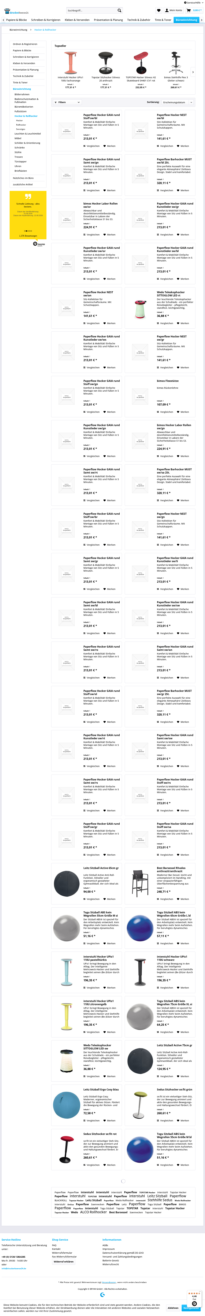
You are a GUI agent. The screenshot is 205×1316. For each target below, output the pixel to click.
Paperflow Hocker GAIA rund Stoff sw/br (101, 515)
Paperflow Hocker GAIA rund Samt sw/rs (101, 781)
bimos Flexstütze (168, 381)
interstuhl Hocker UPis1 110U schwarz (172, 958)
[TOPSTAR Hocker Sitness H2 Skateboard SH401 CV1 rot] (141, 63)
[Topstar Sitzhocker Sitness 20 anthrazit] (106, 63)
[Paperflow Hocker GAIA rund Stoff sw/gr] (66, 839)
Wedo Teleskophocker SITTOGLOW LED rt (171, 294)
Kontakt (56, 1248)
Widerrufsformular (62, 1252)
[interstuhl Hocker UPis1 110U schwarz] (140, 972)
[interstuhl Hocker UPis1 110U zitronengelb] (66, 1016)
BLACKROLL (61, 1200)
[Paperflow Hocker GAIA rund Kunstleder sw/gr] (140, 219)
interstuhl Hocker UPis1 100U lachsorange (70, 79)
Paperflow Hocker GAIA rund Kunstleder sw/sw (175, 604)
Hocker (19, 120)
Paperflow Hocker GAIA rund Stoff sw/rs (175, 781)
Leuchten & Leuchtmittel (28, 133)
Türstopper (21, 161)
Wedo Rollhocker (125, 1200)
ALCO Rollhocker (94, 1212)
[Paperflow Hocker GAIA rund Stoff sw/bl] (66, 130)
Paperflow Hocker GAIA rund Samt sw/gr (101, 559)
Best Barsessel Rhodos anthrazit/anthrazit (171, 869)
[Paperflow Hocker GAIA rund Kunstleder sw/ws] (66, 352)
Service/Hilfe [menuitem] (193, 2)
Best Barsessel (118, 1212)
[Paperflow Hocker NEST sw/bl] (140, 130)
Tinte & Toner (20, 82)
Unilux (70, 1204)
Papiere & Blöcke (22, 50)
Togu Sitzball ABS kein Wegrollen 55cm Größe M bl (174, 1135)
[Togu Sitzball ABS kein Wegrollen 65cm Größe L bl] (140, 928)
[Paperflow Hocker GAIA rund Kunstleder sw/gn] (66, 440)
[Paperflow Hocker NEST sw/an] (66, 308)
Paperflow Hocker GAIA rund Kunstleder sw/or (101, 249)
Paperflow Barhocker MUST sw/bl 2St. (174, 161)
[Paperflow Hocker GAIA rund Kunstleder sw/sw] (140, 618)
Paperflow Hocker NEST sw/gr (172, 338)
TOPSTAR (92, 1196)
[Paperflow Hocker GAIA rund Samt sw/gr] (66, 573)
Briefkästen (21, 170)
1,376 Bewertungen (28, 236)
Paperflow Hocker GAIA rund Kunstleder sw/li (175, 559)
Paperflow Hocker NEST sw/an (98, 294)
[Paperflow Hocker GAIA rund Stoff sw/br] (66, 529)
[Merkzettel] (158, 10)
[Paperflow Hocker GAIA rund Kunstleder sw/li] (140, 573)
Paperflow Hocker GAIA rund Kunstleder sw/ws (101, 338)
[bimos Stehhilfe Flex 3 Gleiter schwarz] (176, 63)
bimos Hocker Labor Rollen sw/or (100, 205)
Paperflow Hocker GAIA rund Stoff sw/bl (101, 116)
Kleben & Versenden (24, 63)
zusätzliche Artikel (23, 184)
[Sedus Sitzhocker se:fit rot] (66, 1149)
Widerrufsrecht (110, 1264)
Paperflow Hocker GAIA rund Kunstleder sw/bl (175, 249)
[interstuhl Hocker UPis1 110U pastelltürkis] (66, 972)
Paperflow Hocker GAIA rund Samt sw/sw (175, 736)
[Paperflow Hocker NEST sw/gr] (140, 352)
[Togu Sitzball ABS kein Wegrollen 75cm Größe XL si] (140, 1016)
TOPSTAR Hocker (147, 1192)
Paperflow (60, 1192)
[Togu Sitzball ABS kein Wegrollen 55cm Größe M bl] (140, 1149)
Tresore (19, 156)
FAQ (54, 1245)
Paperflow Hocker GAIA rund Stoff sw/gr (101, 825)
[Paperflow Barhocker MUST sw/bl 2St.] (140, 175)
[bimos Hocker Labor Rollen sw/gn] (140, 440)
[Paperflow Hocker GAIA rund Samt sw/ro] (66, 662)
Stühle (18, 152)
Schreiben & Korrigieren (26, 56)
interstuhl (87, 1192)
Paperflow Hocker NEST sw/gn (172, 515)
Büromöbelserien (24, 106)
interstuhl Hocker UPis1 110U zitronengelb (98, 1002)
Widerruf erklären (64, 1261)
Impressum (108, 1248)
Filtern (62, 102)
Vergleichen (93, 145)
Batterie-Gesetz (110, 1260)
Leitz (124, 1204)
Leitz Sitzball (157, 1196)
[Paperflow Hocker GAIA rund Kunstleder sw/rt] (66, 750)
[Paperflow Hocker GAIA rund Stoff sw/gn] (66, 396)
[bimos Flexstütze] (140, 396)
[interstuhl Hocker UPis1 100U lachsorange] (70, 63)
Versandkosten (109, 1282)
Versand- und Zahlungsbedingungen (122, 1256)
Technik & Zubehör (23, 76)
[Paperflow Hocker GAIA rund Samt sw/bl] (66, 618)
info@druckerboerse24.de (14, 1268)
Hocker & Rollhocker (26, 115)
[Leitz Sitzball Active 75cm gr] (140, 1061)
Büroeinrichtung (22, 88)
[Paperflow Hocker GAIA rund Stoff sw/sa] (140, 839)
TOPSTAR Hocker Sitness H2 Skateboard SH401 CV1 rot (141, 79)
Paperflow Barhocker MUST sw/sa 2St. (174, 471)
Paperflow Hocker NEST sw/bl (172, 116)
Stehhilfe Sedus (160, 1200)
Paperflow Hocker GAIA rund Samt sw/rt (101, 471)
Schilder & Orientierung (27, 142)
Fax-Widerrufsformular (64, 1256)
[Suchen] (119, 10)
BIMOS (182, 1204)
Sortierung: (153, 102)
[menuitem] (94, 10)
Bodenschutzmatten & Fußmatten (26, 100)
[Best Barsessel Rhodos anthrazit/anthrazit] (140, 883)
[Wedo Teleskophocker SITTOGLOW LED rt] (140, 308)
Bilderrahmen (22, 94)
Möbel (18, 138)
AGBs (105, 1245)
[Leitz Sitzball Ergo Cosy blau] (66, 1105)
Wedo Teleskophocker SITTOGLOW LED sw (97, 1047)
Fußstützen (21, 111)
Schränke (20, 147)
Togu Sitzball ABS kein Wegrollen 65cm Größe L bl (174, 914)
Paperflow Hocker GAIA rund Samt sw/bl (101, 604)
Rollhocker (21, 124)
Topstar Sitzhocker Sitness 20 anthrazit (106, 79)
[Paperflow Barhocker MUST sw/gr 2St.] (140, 706)
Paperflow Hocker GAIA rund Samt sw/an (175, 648)
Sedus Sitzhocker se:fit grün (174, 1089)
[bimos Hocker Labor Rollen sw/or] (66, 219)
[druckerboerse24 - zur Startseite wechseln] (16, 11)
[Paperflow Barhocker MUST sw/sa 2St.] (140, 485)
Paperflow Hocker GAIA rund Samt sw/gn (101, 161)
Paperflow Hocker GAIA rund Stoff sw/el (101, 692)
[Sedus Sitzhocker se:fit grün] (140, 1105)
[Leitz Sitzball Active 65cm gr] (66, 883)
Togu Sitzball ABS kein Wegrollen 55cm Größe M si (100, 914)
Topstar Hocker (178, 1192)
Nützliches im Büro (23, 178)
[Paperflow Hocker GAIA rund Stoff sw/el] (66, 706)
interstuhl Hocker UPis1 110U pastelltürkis (98, 958)
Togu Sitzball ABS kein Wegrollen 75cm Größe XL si (174, 1002)
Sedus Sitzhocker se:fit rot (100, 1134)
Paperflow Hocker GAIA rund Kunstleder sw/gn (101, 426)
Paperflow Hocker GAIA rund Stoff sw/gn (101, 382)
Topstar (120, 1208)
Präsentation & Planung (26, 69)
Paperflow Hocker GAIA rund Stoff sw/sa (175, 825)
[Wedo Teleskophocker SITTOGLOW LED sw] (66, 1061)
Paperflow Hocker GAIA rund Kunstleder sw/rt (101, 736)
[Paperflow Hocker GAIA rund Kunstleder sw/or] (66, 263)
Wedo (75, 1212)
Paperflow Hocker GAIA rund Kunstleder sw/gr (175, 205)
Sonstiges (20, 129)
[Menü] (200, 1292)
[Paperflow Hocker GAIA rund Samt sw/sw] (140, 750)
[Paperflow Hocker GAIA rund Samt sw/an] (140, 662)
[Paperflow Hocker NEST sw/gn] (140, 529)
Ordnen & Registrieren (25, 44)
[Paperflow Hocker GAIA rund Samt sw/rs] (66, 795)
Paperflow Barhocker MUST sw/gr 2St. (174, 692)
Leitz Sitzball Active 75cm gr (174, 1045)
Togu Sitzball (155, 1204)
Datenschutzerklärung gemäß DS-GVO (123, 1252)
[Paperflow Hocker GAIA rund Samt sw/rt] (66, 485)
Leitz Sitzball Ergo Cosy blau (101, 1089)
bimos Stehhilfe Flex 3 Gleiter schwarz (176, 79)
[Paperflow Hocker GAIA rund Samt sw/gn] (66, 175)
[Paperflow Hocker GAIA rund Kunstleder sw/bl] (140, 263)
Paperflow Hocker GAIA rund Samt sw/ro (101, 648)
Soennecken (98, 1204)
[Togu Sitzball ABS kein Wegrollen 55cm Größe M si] (66, 928)
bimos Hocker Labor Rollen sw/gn (174, 426)
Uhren (18, 166)
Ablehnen (173, 1307)
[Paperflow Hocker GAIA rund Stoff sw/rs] (140, 795)
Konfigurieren (191, 1307)
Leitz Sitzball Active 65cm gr (101, 868)
